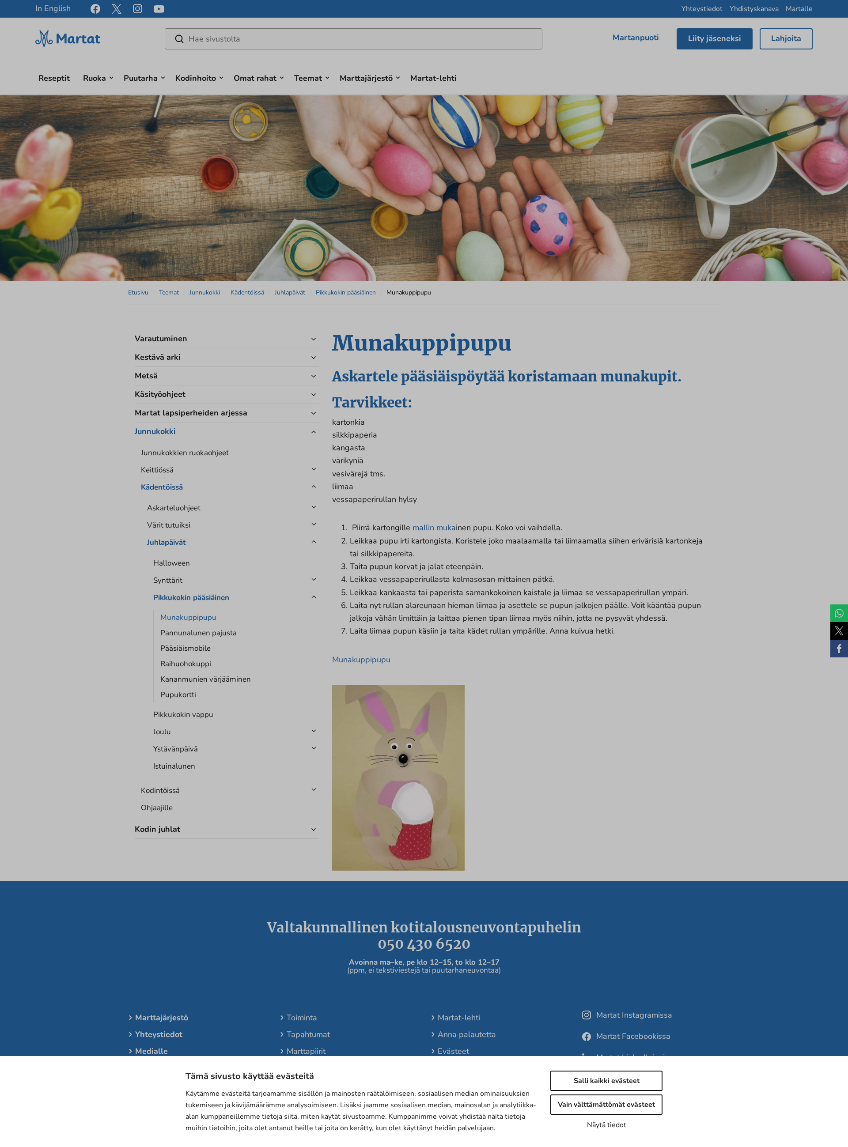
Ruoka (94, 78)
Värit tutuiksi (168, 525)
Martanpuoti (636, 37)
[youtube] (159, 9)
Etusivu (138, 292)
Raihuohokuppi (185, 664)
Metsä (146, 375)
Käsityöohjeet (160, 394)
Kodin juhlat (157, 829)
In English (53, 8)
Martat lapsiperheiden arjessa (191, 412)
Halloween (171, 563)
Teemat (308, 78)
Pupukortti (178, 695)
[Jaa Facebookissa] (839, 648)
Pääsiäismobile (185, 648)
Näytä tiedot (606, 1125)
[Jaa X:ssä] (839, 631)
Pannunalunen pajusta (198, 633)
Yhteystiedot (702, 9)
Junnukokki (204, 292)
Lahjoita (786, 38)
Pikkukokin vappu (183, 714)
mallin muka (434, 527)
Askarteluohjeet (174, 508)
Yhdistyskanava (754, 9)
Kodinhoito (195, 78)
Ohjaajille (157, 808)
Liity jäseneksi (714, 38)
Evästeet (453, 1051)
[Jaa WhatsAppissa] (839, 613)
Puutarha (141, 78)
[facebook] (95, 9)
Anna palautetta (467, 1034)
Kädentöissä (247, 292)
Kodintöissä (160, 790)
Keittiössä (157, 470)
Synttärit (167, 580)
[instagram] (137, 9)
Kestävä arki (158, 357)
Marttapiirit (306, 1051)
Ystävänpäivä (175, 749)
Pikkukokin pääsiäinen (346, 292)
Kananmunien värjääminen (205, 679)
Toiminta (302, 1017)
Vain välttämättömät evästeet (606, 1104)
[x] (116, 9)
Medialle (151, 1051)
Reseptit (54, 78)
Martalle (799, 9)
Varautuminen (161, 338)
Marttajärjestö (366, 78)
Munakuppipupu (188, 617)
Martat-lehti (433, 78)
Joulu (162, 732)
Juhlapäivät (290, 292)
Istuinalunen (174, 766)
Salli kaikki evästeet (607, 1081)
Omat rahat (255, 78)
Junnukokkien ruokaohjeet (185, 453)
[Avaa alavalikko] (111, 76)
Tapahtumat (308, 1034)
